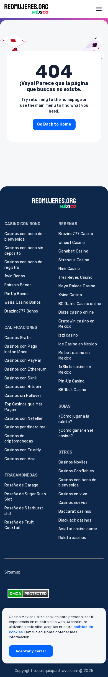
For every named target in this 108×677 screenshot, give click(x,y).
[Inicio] (26, 9)
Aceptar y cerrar (31, 651)
